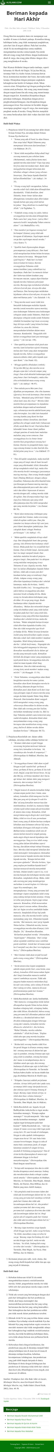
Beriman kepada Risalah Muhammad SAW (25, 1416)
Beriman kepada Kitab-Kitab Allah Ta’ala (24, 1427)
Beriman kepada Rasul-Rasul (19, 1419)
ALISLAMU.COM (14, 2)
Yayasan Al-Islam (28, 1444)
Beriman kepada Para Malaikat (20, 1431)
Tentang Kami (15, 1444)
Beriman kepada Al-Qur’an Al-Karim (22, 1423)
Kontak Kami (39, 1444)
